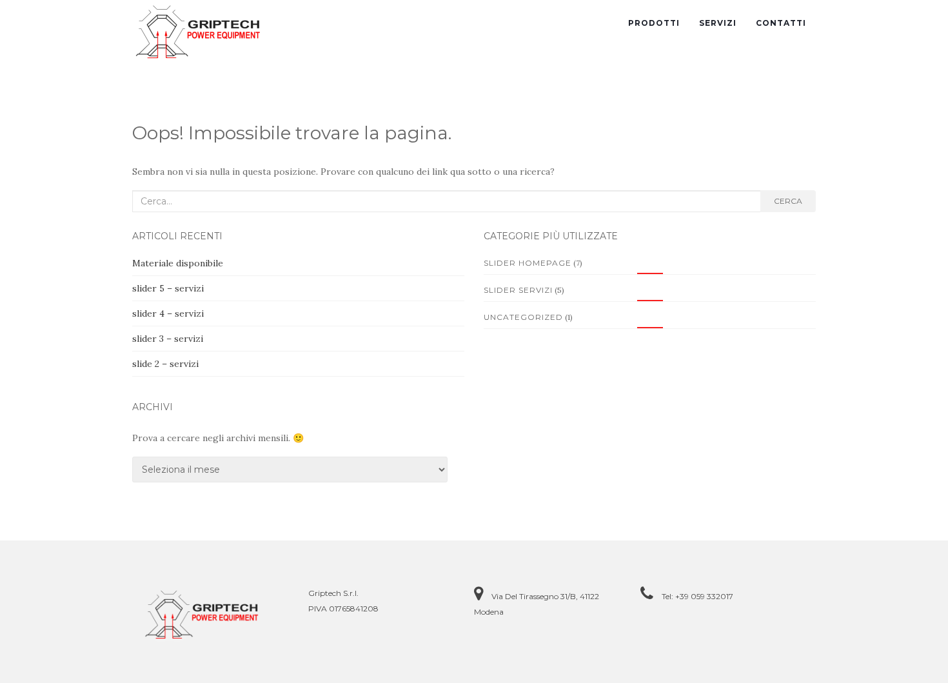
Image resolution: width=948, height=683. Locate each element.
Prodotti (654, 23)
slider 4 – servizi (168, 313)
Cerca (788, 201)
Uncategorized (523, 317)
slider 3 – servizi (167, 338)
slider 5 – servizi (168, 288)
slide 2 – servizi (165, 364)
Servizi (717, 23)
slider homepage (527, 263)
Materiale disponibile (177, 263)
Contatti (781, 23)
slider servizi (518, 290)
